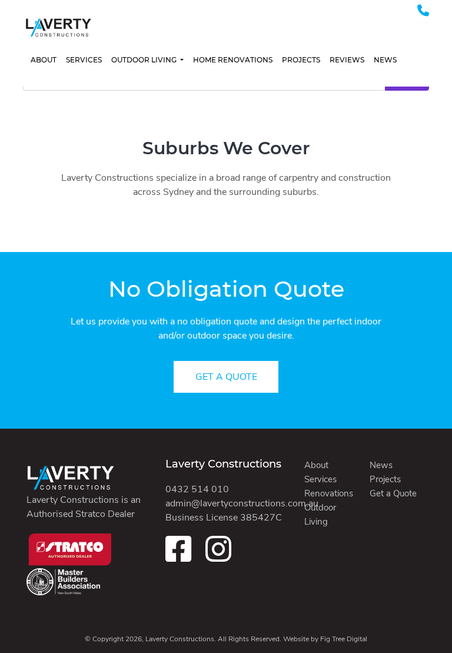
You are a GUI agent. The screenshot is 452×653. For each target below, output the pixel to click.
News (385, 59)
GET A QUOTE (226, 376)
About (43, 59)
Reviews (347, 59)
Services (84, 59)
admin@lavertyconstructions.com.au (241, 503)
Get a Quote (393, 493)
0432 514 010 (197, 489)
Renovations (328, 493)
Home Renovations (232, 59)
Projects (301, 59)
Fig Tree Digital (343, 639)
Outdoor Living (144, 59)
